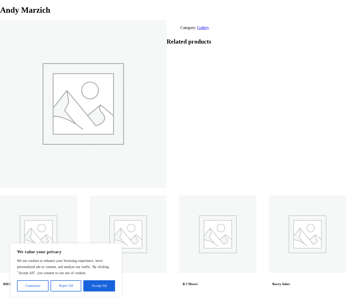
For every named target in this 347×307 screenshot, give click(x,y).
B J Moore (190, 284)
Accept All (99, 286)
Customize (32, 286)
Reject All (66, 286)
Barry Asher (281, 284)
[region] (66, 270)
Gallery (203, 27)
